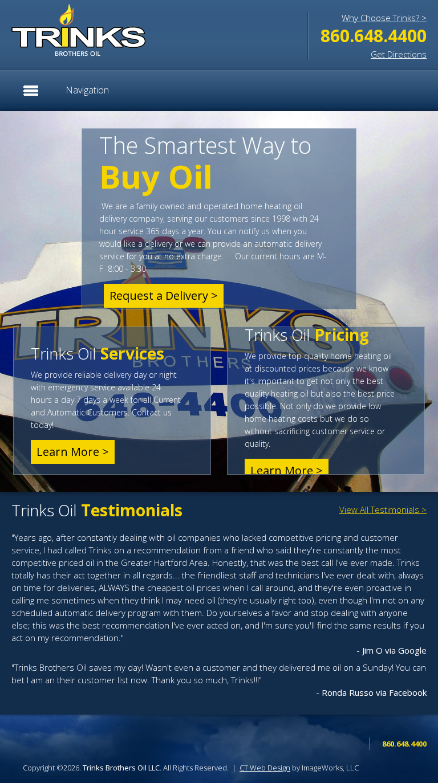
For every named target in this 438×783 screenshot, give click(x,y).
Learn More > (72, 451)
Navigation (87, 90)
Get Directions (399, 54)
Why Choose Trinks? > (384, 17)
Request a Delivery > (164, 295)
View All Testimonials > (383, 509)
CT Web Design (265, 767)
